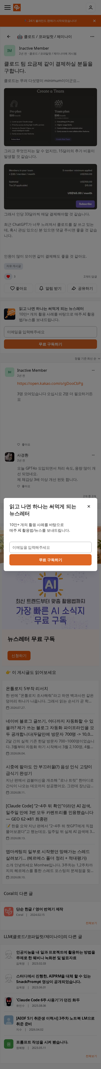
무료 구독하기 (50, 559)
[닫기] (88, 506)
